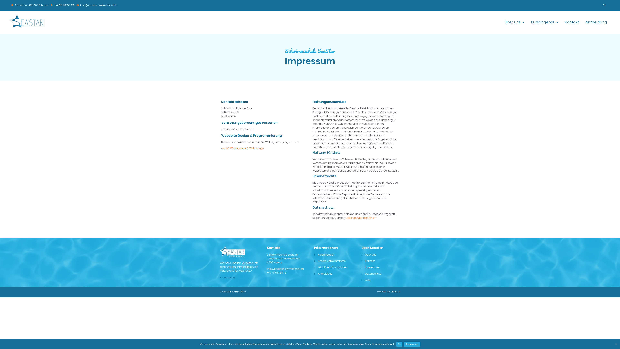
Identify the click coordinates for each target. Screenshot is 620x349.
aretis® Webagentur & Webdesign (242, 148)
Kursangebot (542, 22)
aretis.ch (395, 291)
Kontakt (572, 22)
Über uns (512, 22)
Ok (399, 344)
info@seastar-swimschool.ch (285, 269)
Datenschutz (412, 344)
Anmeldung (596, 22)
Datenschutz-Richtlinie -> (361, 218)
